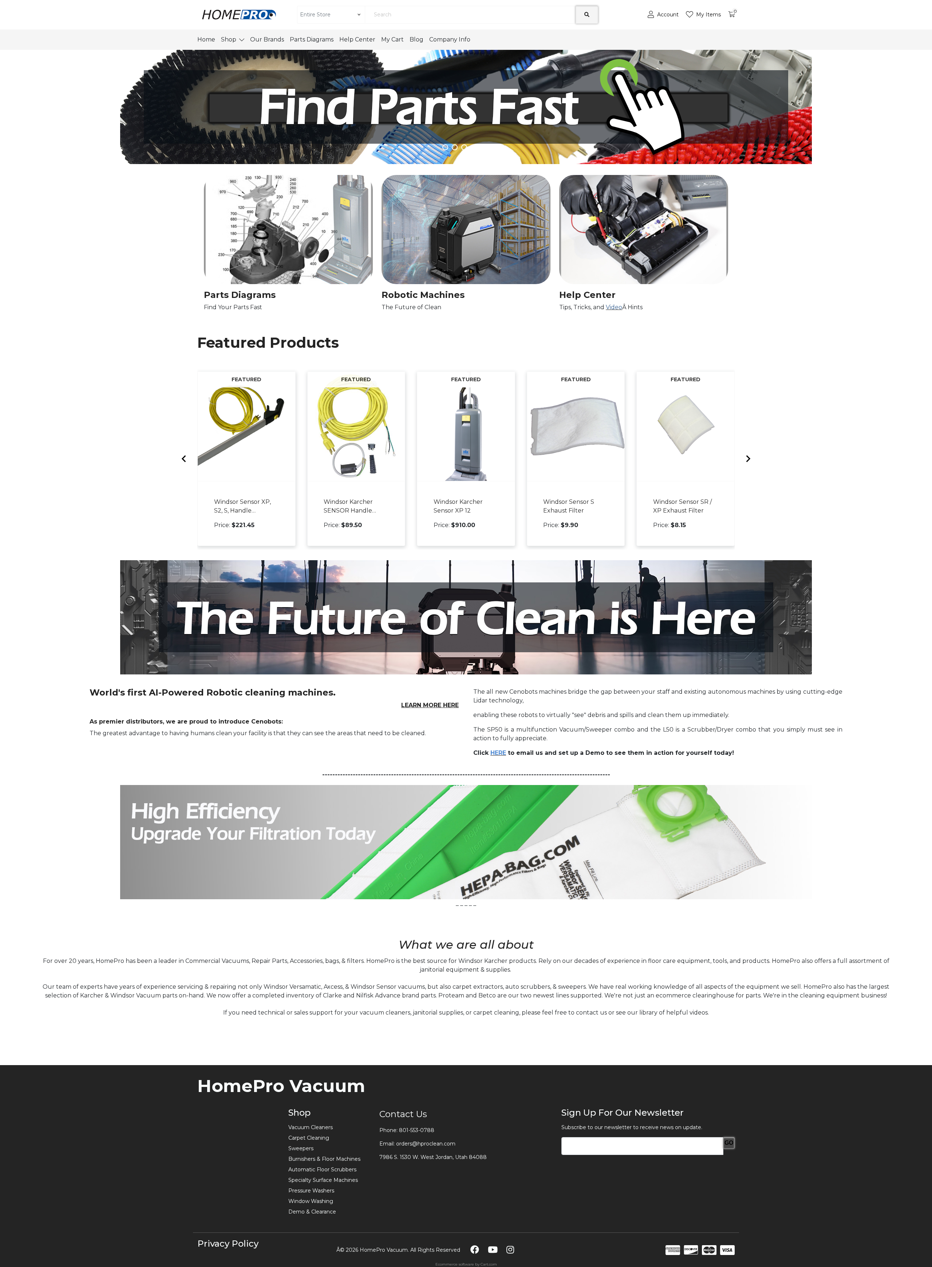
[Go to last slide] (184, 458)
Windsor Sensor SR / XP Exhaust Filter (682, 506)
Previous (101, 103)
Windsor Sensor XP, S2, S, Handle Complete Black (242, 506)
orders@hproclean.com (425, 1143)
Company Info (449, 39)
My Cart (392, 39)
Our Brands (267, 39)
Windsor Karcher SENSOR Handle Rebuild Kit (348, 506)
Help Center (357, 39)
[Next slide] (748, 458)
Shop (228, 39)
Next (830, 103)
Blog (416, 39)
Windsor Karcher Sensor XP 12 (458, 506)
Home (206, 39)
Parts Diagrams (311, 39)
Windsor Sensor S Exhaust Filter (568, 506)
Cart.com (489, 1264)
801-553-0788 (416, 1130)
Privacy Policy (227, 1243)
